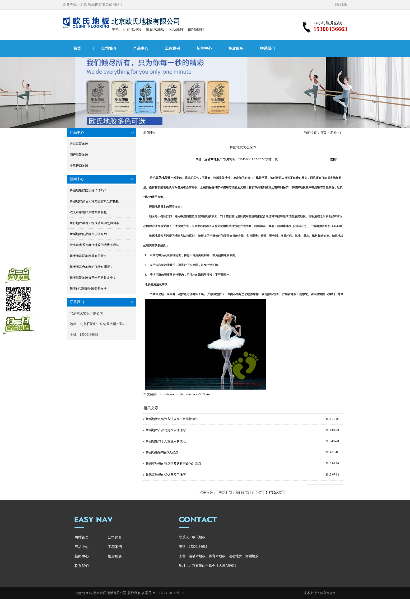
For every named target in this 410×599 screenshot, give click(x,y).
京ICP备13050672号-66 (168, 593)
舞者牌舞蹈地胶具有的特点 (88, 256)
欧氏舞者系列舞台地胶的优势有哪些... (95, 245)
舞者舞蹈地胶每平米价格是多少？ (93, 277)
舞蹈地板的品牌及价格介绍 (88, 234)
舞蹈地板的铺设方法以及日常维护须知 (172, 419)
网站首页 (82, 537)
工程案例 (172, 48)
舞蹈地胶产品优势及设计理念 (166, 430)
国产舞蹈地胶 (79, 154)
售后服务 (235, 48)
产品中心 (140, 48)
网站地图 (341, 4)
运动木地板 (212, 159)
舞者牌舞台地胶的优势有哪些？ (91, 267)
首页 (77, 48)
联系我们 (267, 48)
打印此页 (275, 493)
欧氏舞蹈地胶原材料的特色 (88, 212)
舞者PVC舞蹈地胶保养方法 (88, 288)
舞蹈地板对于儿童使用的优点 (166, 441)
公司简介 (109, 48)
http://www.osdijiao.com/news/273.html (185, 394)
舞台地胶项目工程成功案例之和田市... (95, 223)
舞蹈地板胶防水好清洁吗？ (88, 190)
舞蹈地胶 (161, 177)
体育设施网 (327, 593)
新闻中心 (204, 48)
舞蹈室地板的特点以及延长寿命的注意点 (173, 463)
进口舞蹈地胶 (79, 144)
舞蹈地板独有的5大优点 (162, 452)
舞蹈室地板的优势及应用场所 (166, 474)
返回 (334, 159)
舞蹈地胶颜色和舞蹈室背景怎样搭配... (95, 201)
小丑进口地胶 (79, 165)
